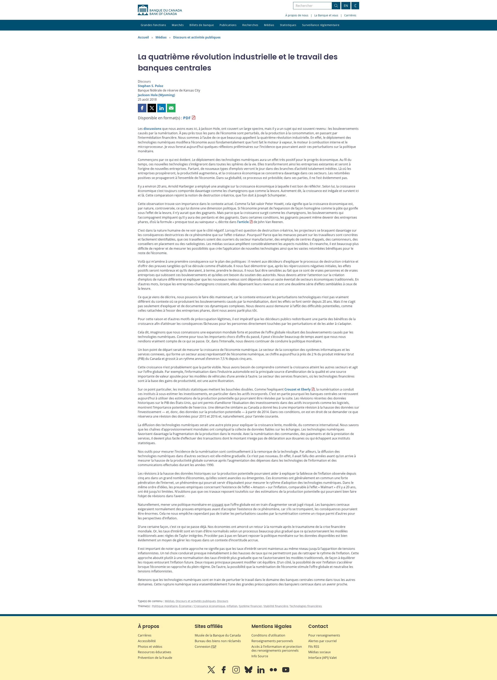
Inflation (232, 606)
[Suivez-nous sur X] (211, 672)
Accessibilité (147, 641)
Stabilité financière (275, 606)
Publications (228, 25)
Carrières (350, 15)
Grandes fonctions (153, 25)
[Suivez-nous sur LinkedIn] (261, 672)
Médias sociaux (319, 652)
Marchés (178, 25)
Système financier (250, 606)
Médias (269, 25)
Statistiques (288, 25)
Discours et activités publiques (197, 37)
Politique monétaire (165, 606)
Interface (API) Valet (322, 658)
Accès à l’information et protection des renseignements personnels (276, 648)
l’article (243, 222)
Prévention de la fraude (155, 658)
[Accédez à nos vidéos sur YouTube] (286, 672)
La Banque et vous (326, 15)
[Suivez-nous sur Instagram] (236, 672)
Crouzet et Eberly (297, 389)
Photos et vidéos (150, 646)
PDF (187, 117)
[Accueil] (160, 10)
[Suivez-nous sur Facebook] (224, 672)
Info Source (259, 656)
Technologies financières (305, 606)
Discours (222, 601)
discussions (152, 128)
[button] (142, 108)
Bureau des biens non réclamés (218, 641)
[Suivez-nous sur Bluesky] (249, 672)
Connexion (205, 646)
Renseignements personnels (272, 641)
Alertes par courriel (322, 641)
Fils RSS (313, 646)
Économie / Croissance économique (202, 606)
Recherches (250, 25)
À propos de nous (296, 15)
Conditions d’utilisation (268, 635)
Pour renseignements (324, 635)
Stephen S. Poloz (150, 86)
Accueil (143, 37)
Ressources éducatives (154, 652)
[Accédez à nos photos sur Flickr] (274, 672)
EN (346, 5)
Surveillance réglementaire (320, 25)
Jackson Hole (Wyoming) (156, 95)
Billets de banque (201, 25)
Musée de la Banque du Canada (218, 635)
